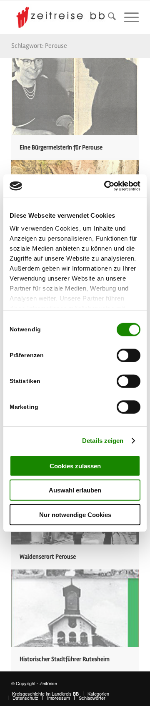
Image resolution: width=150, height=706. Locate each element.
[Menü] (127, 17)
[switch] (128, 355)
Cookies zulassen (75, 465)
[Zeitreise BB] (62, 17)
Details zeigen (102, 440)
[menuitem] (108, 17)
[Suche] (108, 17)
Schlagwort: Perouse (39, 46)
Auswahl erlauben (75, 490)
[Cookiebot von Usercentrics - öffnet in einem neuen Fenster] (105, 186)
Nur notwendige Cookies (75, 514)
